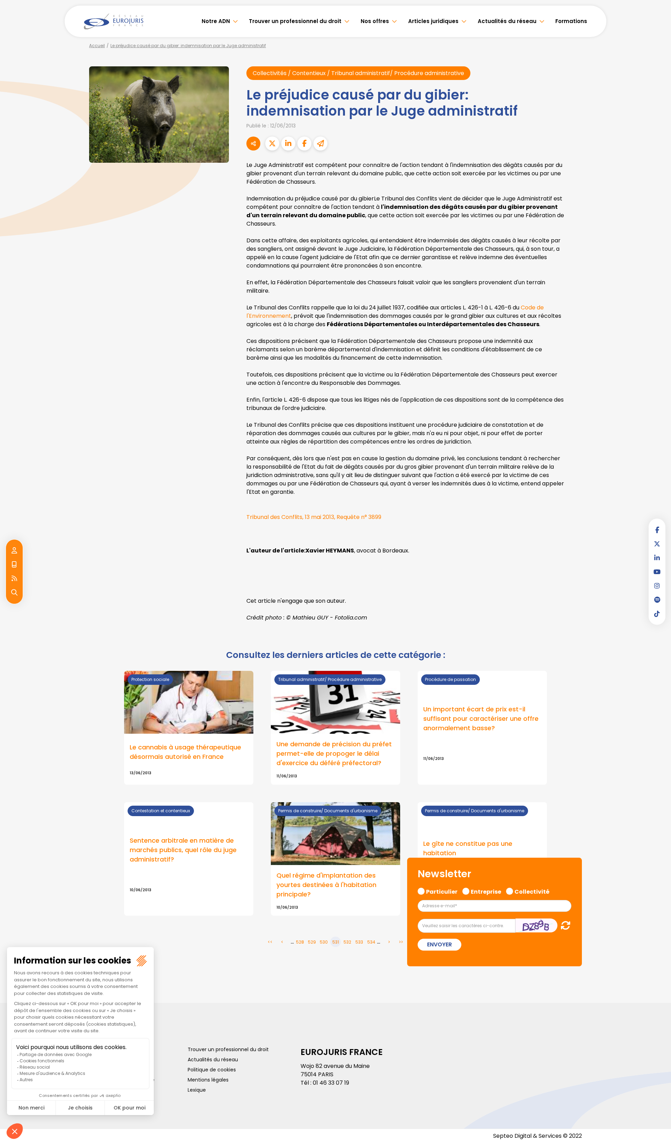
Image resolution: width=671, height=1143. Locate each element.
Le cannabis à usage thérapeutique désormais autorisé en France (185, 752)
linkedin (657, 557)
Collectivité (531, 891)
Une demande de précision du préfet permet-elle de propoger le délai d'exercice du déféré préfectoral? (334, 753)
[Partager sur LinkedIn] (288, 144)
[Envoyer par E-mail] (320, 144)
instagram (657, 585)
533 (359, 942)
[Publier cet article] (272, 144)
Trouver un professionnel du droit (295, 21)
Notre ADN (216, 21)
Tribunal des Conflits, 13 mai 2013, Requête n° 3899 (313, 517)
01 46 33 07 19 (331, 1083)
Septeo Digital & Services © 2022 (537, 1136)
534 (371, 942)
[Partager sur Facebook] (304, 144)
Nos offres (375, 21)
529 (312, 942)
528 (300, 942)
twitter (657, 543)
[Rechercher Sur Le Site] (14, 592)
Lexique (197, 1089)
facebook (657, 529)
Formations (571, 21)
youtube (657, 571)
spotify (657, 599)
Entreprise (486, 891)
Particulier (441, 891)
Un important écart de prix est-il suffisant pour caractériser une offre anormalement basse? (481, 718)
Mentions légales (208, 1079)
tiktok (657, 613)
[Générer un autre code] (563, 925)
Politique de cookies (212, 1069)
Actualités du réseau (507, 21)
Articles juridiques (433, 21)
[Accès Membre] (14, 550)
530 (324, 942)
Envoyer (439, 944)
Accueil (97, 46)
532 (347, 942)
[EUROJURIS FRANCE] (113, 21)
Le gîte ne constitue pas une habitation (467, 848)
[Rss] (14, 578)
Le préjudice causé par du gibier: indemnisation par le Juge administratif (188, 46)
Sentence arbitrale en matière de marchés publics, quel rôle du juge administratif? (183, 850)
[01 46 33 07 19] (14, 564)
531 (335, 942)
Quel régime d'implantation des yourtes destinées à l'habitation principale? (326, 885)
